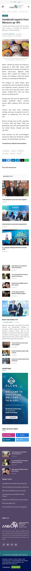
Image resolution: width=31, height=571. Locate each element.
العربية (18, 2)
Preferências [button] (6, 567)
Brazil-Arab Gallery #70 (10, 319)
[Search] (28, 7)
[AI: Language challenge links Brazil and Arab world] (15, 237)
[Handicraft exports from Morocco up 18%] (15, 48)
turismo (19, 153)
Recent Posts (7, 479)
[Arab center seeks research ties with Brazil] (6, 361)
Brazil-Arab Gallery (8, 315)
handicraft (20, 151)
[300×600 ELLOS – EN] (15, 398)
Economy (5, 15)
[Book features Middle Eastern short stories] (6, 285)
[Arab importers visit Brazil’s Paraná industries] (6, 268)
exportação (6, 151)
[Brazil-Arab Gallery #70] (15, 308)
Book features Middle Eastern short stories (14, 490)
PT (11, 2)
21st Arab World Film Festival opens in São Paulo (15, 487)
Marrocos (5, 153)
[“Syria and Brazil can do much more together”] (15, 188)
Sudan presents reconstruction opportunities (14, 224)
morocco (12, 153)
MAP (9, 74)
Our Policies (6, 554)
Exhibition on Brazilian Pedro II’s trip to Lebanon (15, 499)
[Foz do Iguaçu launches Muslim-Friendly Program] (6, 294)
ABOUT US (5, 518)
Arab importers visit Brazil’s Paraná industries (14, 483)
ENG (14, 2)
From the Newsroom (9, 34)
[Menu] (3, 7)
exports (13, 151)
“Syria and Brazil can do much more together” (14, 199)
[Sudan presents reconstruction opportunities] (15, 213)
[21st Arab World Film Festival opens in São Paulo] (6, 276)
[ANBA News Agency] (16, 6)
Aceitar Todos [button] (15, 567)
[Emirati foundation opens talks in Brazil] (6, 353)
